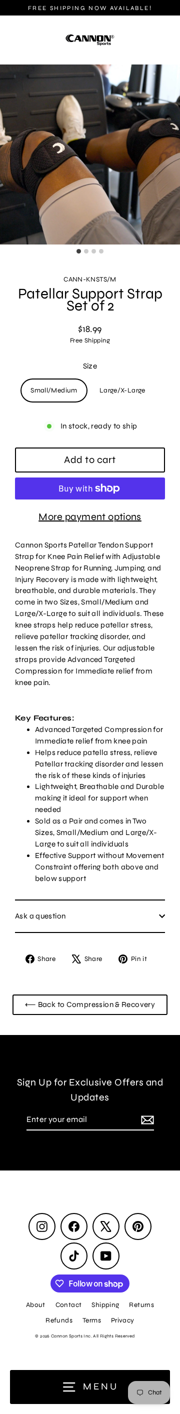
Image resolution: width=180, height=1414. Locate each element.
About (36, 1304)
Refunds (59, 1320)
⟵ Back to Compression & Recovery (90, 1004)
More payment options (90, 516)
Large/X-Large (123, 390)
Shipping (105, 1304)
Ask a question (40, 916)
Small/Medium (54, 390)
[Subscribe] (146, 1120)
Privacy (122, 1320)
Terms (91, 1320)
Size (90, 366)
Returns (141, 1304)
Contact (69, 1304)
